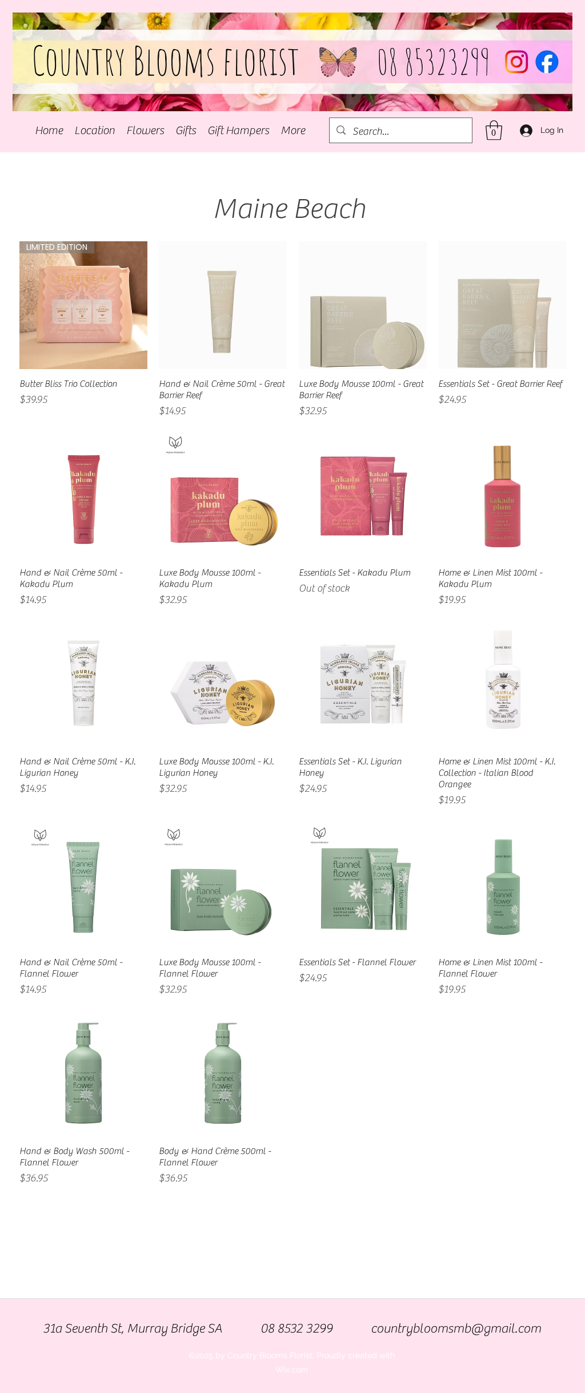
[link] (494, 130)
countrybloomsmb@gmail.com (456, 1328)
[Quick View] (223, 305)
